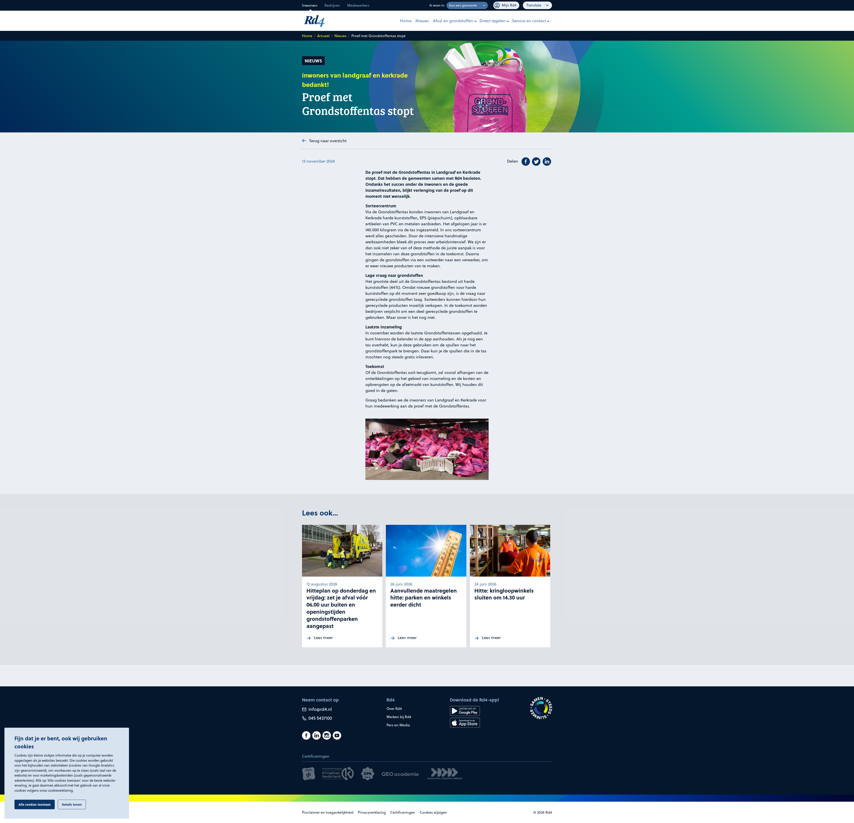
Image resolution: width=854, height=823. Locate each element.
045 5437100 (319, 718)
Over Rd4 (394, 708)
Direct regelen (492, 21)
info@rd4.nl (319, 709)
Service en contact (529, 21)
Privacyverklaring (372, 812)
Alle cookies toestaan (34, 804)
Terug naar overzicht (327, 141)
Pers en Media (398, 725)
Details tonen (72, 804)
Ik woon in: (437, 5)
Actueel (323, 35)
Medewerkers (358, 5)
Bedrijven (332, 5)
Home (405, 21)
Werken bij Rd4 (399, 716)
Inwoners (309, 5)
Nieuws (422, 21)
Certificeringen (402, 812)
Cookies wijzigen (433, 812)
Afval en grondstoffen (453, 21)
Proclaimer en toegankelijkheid (327, 812)
